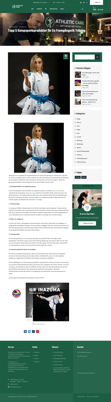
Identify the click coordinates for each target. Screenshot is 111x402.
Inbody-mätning (57, 364)
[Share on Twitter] (29, 331)
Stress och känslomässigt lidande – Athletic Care (89, 101)
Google (36, 355)
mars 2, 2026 (85, 87)
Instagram (36, 361)
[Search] (82, 9)
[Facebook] (81, 2)
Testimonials (81, 396)
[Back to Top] (107, 399)
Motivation (80, 144)
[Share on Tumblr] (33, 331)
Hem (32, 9)
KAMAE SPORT (39, 278)
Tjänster (39, 9)
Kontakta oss (53, 9)
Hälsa (78, 129)
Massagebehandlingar (59, 358)
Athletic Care (23, 26)
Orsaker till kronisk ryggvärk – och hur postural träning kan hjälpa (90, 83)
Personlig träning (58, 352)
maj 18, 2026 (85, 77)
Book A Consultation (92, 396)
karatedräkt (58, 190)
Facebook (36, 352)
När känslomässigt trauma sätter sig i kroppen (90, 92)
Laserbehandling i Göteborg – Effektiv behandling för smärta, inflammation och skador (62, 369)
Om (46, 9)
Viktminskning (81, 162)
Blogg (62, 9)
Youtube (36, 358)
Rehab (79, 147)
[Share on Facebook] (25, 331)
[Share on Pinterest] (37, 331)
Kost (78, 133)
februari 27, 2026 (86, 96)
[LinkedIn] (84, 2)
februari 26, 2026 (86, 104)
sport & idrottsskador (83, 151)
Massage (79, 140)
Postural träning (57, 355)
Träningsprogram (82, 158)
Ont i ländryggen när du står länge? (90, 74)
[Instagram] (87, 2)
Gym (78, 126)
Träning (35, 26)
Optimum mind (57, 361)
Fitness (79, 122)
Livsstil (79, 137)
